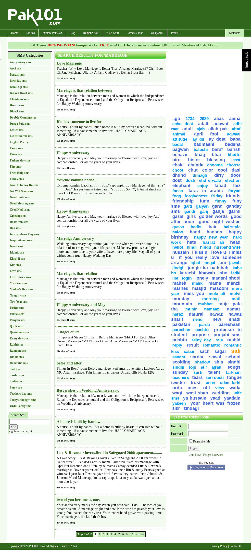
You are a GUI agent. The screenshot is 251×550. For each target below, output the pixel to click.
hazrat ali (213, 242)
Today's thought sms (23, 400)
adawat (220, 123)
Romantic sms (19, 363)
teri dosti (215, 377)
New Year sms (19, 301)
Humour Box (90, 33)
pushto (179, 339)
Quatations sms (19, 332)
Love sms (16, 271)
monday (180, 298)
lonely (201, 278)
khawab (207, 272)
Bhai (216, 154)
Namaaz (211, 309)
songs (233, 367)
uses (193, 387)
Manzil (233, 283)
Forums (30, 33)
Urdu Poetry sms (20, 406)
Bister (194, 159)
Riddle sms (17, 357)
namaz (233, 309)
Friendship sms (19, 172)
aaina (234, 118)
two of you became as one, (78, 499)
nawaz (216, 314)
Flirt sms (15, 166)
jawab (234, 262)
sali (235, 351)
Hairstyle (232, 227)
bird (176, 159)
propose (200, 334)
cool (222, 170)
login (187, 278)
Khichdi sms (17, 258)
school (233, 356)
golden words (213, 216)
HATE (194, 242)
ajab (201, 129)
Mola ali (217, 293)
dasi (236, 170)
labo (222, 272)
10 (131, 534)
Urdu (177, 387)
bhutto (234, 154)
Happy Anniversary (73, 153)
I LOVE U (218, 252)
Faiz (236, 185)
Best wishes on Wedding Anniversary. (88, 390)
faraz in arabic (205, 190)
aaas (219, 118)
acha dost (182, 123)
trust (197, 382)
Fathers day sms (20, 160)
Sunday (180, 372)
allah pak (218, 128)
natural (198, 314)
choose (233, 165)
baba (235, 139)
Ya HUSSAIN (195, 398)
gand (217, 206)
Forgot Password (213, 454)
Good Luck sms (20, 197)
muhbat (205, 304)
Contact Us (235, 546)
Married (180, 288)
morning (210, 298)
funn (204, 201)
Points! (175, 33)
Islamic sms (17, 252)
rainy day (201, 340)
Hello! (177, 247)
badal (177, 144)
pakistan (181, 324)
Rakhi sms (16, 344)
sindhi (233, 362)
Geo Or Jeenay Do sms (24, 185)
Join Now (195, 454)
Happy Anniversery (73, 211)
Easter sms (17, 130)
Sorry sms (16, 387)
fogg (176, 196)
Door (235, 175)
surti (197, 372)
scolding (181, 362)
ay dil (198, 139)
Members (234, 33)
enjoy (202, 185)
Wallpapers (157, 33)
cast (236, 160)
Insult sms (16, 246)
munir (191, 309)
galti (188, 206)
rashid (233, 339)
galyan (202, 206)
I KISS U (199, 252)
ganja (218, 211)
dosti (190, 180)
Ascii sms (16, 68)
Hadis (198, 227)
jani (222, 262)
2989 (204, 118)
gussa (178, 227)
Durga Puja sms (20, 123)
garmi (234, 211)
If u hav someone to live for (79, 122)
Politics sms (17, 314)
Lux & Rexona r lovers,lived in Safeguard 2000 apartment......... (109, 453)
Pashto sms (17, 307)
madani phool (226, 278)
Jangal (209, 262)
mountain (182, 303)
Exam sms (16, 148)
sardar (197, 356)
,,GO (176, 118)
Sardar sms (17, 375)
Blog (72, 33)
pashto (203, 329)
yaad (215, 398)
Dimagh (200, 175)
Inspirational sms (21, 240)
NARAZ (177, 314)
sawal (215, 356)
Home (14, 33)
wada (234, 387)
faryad (234, 190)
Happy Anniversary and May (81, 305)
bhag (200, 154)
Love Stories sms (20, 277)
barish (233, 149)
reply (178, 345)
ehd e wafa (210, 180)
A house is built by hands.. (78, 421)
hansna (214, 231)
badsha (232, 144)
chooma (215, 165)
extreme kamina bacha (75, 180)
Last (141, 534)
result (193, 345)
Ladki (235, 273)
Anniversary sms (20, 62)
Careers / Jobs (135, 33)
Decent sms (17, 105)
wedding (221, 392)
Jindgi (177, 268)
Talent (214, 372)
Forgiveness (196, 196)
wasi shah (197, 392)
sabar (189, 351)
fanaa (177, 190)
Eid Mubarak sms (21, 136)
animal (178, 134)
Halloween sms (19, 222)
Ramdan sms (18, 350)
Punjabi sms (17, 320)
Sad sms (15, 369)
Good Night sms (20, 209)
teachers (180, 377)
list (175, 278)
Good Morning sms (22, 203)
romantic (211, 345)
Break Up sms (19, 87)
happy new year (211, 237)
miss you (194, 293)
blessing (216, 159)
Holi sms (15, 228)
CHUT (193, 170)
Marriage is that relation (77, 273)
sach (205, 351)
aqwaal (233, 134)
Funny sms (17, 179)
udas (210, 382)
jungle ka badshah (208, 267)
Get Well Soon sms (21, 191)
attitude (181, 139)
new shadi (226, 319)
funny (220, 201)
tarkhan (233, 372)
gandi (189, 211)
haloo (177, 232)
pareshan (181, 329)
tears (197, 377)
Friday (216, 196)
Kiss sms (15, 265)
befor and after (69, 363)
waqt (177, 392)
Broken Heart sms (21, 93)
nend (197, 319)
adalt (203, 123)
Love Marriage (69, 63)
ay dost (217, 139)
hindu (205, 247)
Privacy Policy (219, 546)
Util (206, 387)
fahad (220, 185)
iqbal (195, 262)
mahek (179, 283)
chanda (195, 164)
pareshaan (229, 324)
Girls (191, 216)
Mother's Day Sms (21, 289)
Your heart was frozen (215, 403)
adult (187, 128)
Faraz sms (16, 154)
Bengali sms (17, 74)
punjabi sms (226, 334)
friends (233, 195)
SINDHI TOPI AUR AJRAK (196, 367)
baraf (217, 149)
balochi (201, 149)
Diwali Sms (17, 111)
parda (204, 324)
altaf (236, 129)
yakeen (179, 403)
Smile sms (16, 381)
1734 (190, 118)
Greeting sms (18, 215)
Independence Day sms (24, 234)
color (207, 170)
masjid (199, 288)
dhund (179, 175)
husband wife (227, 247)
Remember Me (201, 441)
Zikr (176, 408)
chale (179, 164)
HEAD (235, 242)
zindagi (191, 408)
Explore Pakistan (52, 33)
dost (177, 180)
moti (236, 298)
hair (213, 226)
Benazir (180, 154)
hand (195, 231)
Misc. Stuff (112, 33)
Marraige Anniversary (75, 238)
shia (218, 362)
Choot (177, 170)
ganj (204, 211)
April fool (206, 134)
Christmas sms (19, 99)
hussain (180, 252)
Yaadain (232, 398)
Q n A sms (16, 326)
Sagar (220, 351)
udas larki (230, 382)
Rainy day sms (19, 338)
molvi (235, 293)
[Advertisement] (153, 15)
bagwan (181, 149)
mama (214, 283)
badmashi (204, 144)
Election (232, 180)
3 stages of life (68, 332)
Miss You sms (18, 283)
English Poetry (19, 142)
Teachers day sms (21, 393)
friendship (183, 201)
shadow (202, 362)
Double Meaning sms (23, 117)
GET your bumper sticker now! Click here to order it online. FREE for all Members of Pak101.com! (125, 45)
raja (219, 340)
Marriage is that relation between (84, 90)
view (219, 388)
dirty (219, 175)
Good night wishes (219, 221)
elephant (181, 185)
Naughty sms (18, 295)
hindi (192, 247)
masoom (219, 288)
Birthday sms (18, 80)
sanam (178, 357)
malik (197, 283)
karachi (187, 272)
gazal (177, 216)
